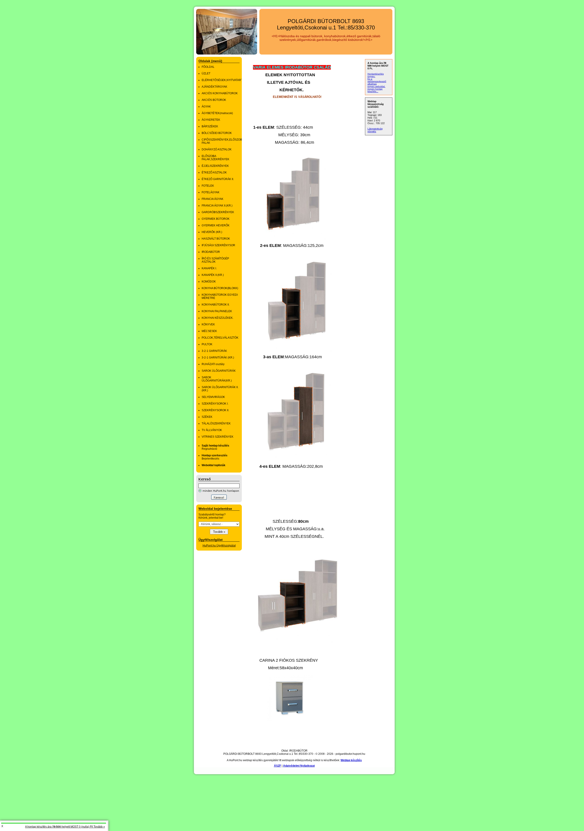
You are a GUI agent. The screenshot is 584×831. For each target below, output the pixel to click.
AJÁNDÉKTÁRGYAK (214, 86)
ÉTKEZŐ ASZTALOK (214, 172)
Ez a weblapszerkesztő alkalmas (377, 81)
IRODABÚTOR (211, 251)
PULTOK (207, 344)
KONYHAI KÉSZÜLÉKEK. (217, 317)
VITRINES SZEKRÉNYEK (217, 436)
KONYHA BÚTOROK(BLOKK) (220, 288)
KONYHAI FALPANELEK (217, 311)
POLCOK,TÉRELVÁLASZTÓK (220, 337)
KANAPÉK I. (209, 268)
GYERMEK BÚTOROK (215, 218)
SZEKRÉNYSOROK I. (215, 403)
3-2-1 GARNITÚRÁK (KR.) (218, 357)
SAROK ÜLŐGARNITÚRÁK (219, 370)
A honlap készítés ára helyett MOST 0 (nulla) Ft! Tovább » (65, 826)
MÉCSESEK (209, 331)
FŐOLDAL (208, 66)
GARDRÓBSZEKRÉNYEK (218, 212)
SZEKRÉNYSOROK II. (215, 410)
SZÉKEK (207, 416)
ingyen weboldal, (376, 86)
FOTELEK (208, 185)
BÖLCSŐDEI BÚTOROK (217, 133)
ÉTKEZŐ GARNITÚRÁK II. (218, 179)
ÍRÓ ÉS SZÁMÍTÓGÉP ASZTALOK (215, 260)
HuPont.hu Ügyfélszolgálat (219, 545)
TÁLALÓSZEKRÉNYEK (216, 423)
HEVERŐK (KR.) (212, 232)
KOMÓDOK (209, 281)
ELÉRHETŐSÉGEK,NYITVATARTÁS (224, 80)
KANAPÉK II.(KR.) (213, 275)
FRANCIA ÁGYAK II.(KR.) (217, 205)
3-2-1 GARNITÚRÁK (214, 351)
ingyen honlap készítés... (375, 90)
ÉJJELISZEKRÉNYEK (215, 165)
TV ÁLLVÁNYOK (212, 430)
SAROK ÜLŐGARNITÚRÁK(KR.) (217, 379)
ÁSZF (277, 765)
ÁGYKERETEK (211, 119)
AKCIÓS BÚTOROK (214, 100)
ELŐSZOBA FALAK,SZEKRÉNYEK (215, 157)
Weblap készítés (351, 760)
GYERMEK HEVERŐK (215, 225)
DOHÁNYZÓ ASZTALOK (217, 149)
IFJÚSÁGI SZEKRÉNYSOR (218, 245)
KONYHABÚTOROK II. (215, 304)
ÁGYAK (206, 106)
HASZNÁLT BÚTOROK (216, 238)
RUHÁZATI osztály (213, 364)
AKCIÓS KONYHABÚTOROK (220, 93)
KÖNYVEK (208, 324)
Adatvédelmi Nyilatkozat (299, 765)
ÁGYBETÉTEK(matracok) (217, 113)
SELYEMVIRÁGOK (213, 397)
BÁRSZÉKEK (210, 126)
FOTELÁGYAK (210, 192)
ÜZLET (206, 73)
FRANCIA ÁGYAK (212, 199)
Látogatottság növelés (375, 130)
